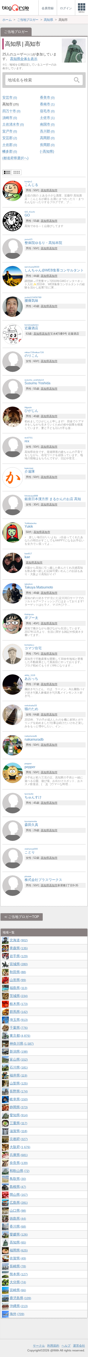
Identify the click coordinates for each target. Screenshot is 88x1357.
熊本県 (18, 1274)
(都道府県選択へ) (15, 158)
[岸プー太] (12, 623)
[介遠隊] (12, 477)
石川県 (18, 1067)
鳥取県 (17, 1179)
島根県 (17, 1187)
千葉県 (18, 1027)
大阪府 (19, 1147)
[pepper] (12, 772)
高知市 (10, 104)
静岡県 (18, 1107)
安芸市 (9, 97)
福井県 (18, 1075)
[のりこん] (12, 361)
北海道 (18, 940)
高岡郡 (47, 138)
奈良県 (18, 1163)
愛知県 (18, 1115)
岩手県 (18, 956)
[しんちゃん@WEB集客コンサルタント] (12, 276)
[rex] (12, 447)
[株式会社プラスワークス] (12, 885)
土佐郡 (9, 145)
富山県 (18, 1059)
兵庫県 (18, 1155)
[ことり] (12, 858)
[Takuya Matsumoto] (12, 593)
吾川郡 (47, 131)
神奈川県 (21, 1043)
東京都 (19, 1035)
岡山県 (18, 1194)
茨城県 (18, 996)
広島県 (18, 1202)
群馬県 (18, 1012)
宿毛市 (47, 111)
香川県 (17, 1226)
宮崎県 (17, 1290)
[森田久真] (12, 830)
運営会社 (79, 1345)
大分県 (17, 1282)
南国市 (47, 124)
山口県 (17, 1210)
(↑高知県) (47, 151)
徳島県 (17, 1218)
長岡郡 (47, 145)
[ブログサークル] (15, 7)
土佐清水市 (12, 124)
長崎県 (17, 1266)
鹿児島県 (20, 1298)
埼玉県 (18, 1020)
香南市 (47, 104)
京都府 (18, 1139)
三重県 (18, 1123)
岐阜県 (18, 1099)
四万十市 (10, 111)
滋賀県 (18, 1131)
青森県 (18, 948)
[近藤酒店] (12, 334)
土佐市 (47, 117)
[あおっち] (12, 684)
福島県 (18, 988)
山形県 (17, 980)
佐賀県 (17, 1258)
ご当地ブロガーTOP (23, 917)
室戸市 (9, 131)
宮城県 (18, 964)
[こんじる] (12, 190)
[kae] (12, 562)
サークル (39, 1345)
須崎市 (9, 117)
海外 (16, 1314)
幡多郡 (9, 151)
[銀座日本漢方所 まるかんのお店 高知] (12, 505)
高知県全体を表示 (23, 59)
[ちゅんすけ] (12, 803)
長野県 (18, 1091)
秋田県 (17, 972)
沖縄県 (18, 1306)
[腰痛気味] (12, 306)
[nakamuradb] (12, 745)
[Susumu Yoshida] (12, 389)
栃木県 (18, 1004)
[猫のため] (12, 715)
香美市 (47, 97)
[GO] (12, 221)
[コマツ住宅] (12, 654)
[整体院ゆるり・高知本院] (12, 248)
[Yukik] (12, 532)
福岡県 (18, 1250)
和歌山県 (19, 1171)
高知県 (45, 190)
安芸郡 (9, 138)
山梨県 (18, 1083)
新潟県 (18, 1051)
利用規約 (53, 1345)
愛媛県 (18, 1234)
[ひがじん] (12, 416)
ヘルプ (66, 1345)
